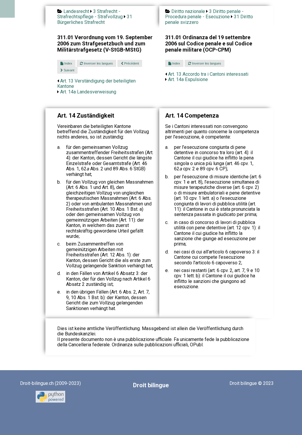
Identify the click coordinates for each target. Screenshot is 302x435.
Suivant (68, 70)
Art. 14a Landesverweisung (88, 92)
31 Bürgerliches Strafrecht (94, 19)
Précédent (131, 63)
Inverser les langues (98, 63)
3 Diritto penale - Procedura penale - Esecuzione (204, 14)
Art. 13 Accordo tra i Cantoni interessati (208, 74)
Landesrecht (76, 11)
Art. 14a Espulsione (188, 79)
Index (67, 63)
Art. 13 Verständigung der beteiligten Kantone (96, 83)
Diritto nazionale (188, 11)
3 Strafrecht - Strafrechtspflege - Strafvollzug (90, 14)
